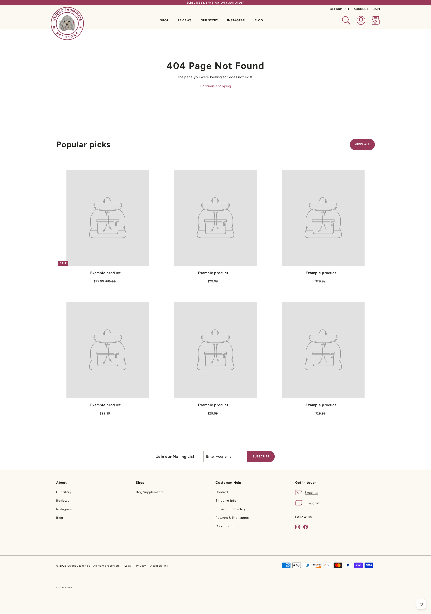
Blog (259, 20)
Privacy (141, 565)
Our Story (209, 20)
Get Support (339, 9)
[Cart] (375, 20)
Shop (164, 20)
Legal (128, 565)
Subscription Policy (231, 509)
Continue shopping (215, 86)
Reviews (185, 20)
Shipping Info (226, 501)
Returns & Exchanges (232, 518)
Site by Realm (64, 587)
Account (361, 9)
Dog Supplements (150, 492)
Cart (376, 9)
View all (362, 144)
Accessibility (159, 565)
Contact (222, 492)
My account (225, 526)
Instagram (236, 20)
